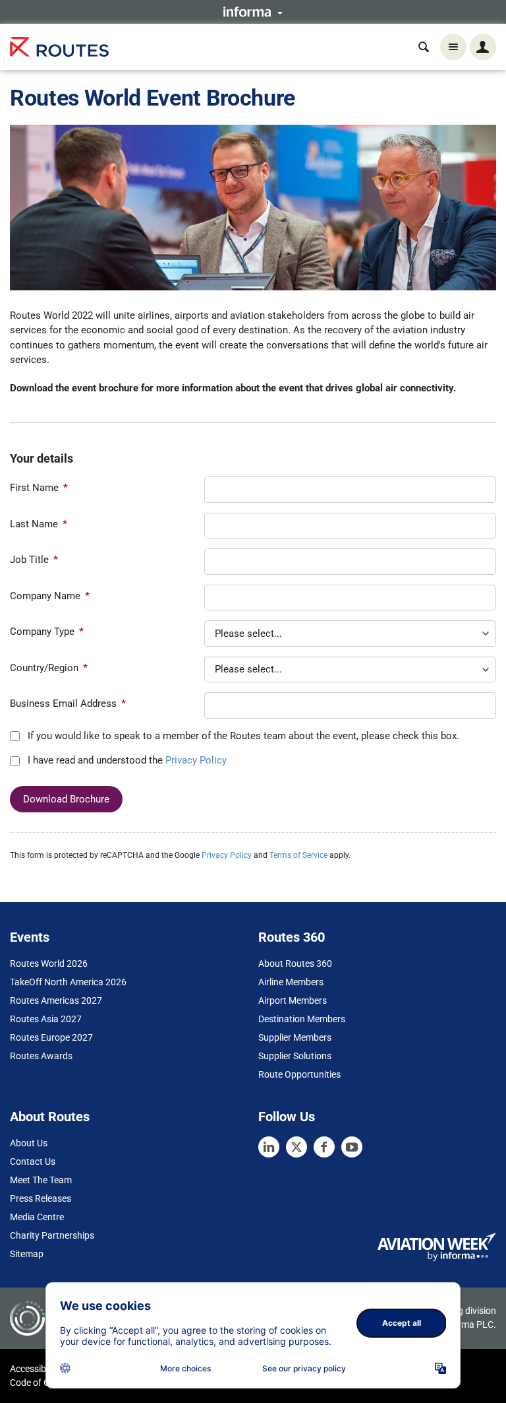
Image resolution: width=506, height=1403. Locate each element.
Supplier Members (294, 1037)
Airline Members (290, 982)
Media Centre (37, 1217)
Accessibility (35, 1368)
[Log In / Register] (483, 47)
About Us (28, 1143)
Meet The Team (41, 1180)
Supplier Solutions (294, 1056)
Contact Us (32, 1161)
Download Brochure (66, 799)
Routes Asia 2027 (46, 1019)
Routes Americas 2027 (56, 1000)
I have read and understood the (126, 760)
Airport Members (292, 1000)
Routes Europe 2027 (51, 1037)
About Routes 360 (295, 963)
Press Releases (40, 1198)
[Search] (423, 47)
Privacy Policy (196, 760)
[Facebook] (324, 1147)
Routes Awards (41, 1056)
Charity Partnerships (52, 1235)
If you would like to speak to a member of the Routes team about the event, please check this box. (242, 736)
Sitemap (26, 1254)
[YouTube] (351, 1147)
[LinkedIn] (268, 1147)
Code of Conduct (44, 1382)
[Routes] (59, 47)
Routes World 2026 (49, 963)
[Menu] (453, 47)
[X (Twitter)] (296, 1147)
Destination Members (301, 1019)
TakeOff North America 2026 (68, 982)
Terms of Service (298, 855)
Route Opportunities (299, 1074)
